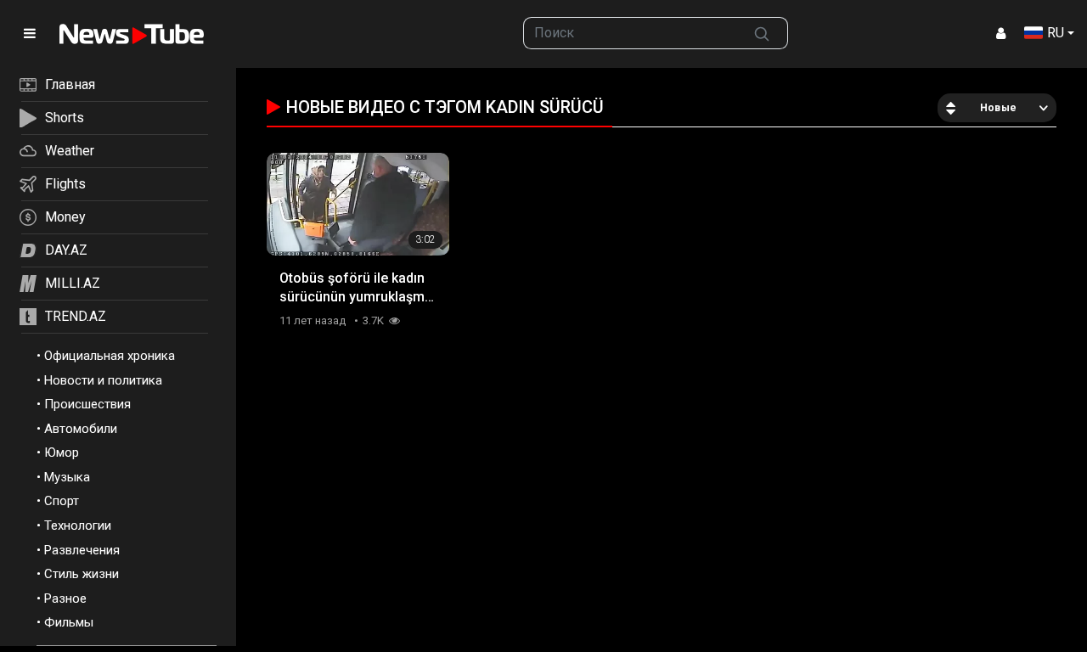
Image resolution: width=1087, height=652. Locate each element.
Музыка (67, 477)
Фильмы (68, 622)
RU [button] (1055, 33)
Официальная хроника (109, 355)
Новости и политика (103, 380)
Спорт (61, 501)
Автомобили (80, 428)
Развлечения (82, 550)
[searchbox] (630, 33)
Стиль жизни (81, 574)
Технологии (77, 525)
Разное (65, 598)
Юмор (61, 452)
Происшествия (87, 404)
